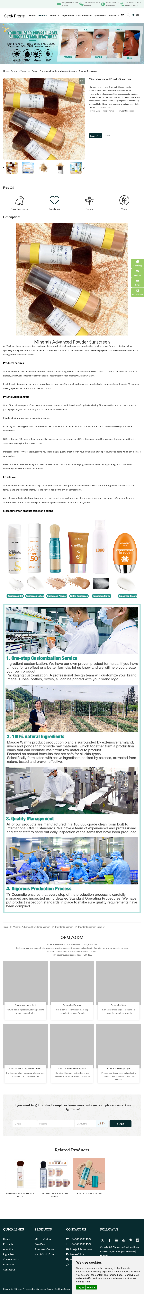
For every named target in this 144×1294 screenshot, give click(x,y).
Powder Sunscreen (64, 926)
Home (32, 15)
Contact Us (114, 15)
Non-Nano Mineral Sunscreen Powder (55, 1195)
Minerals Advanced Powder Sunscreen (31, 926)
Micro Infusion (43, 1239)
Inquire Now (95, 136)
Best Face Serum (62, 1289)
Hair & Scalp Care (44, 1254)
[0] (123, 16)
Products (43, 15)
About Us (54, 15)
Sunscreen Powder (49, 71)
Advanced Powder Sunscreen (89, 1193)
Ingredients (68, 15)
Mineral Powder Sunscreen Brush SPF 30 (20, 1195)
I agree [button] (81, 1287)
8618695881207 (112, 3)
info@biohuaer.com (70, 3)
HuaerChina (77, 1254)
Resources (100, 15)
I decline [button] (91, 1287)
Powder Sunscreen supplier (91, 926)
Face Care (40, 1244)
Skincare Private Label (24, 1289)
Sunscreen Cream (29, 71)
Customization (84, 15)
